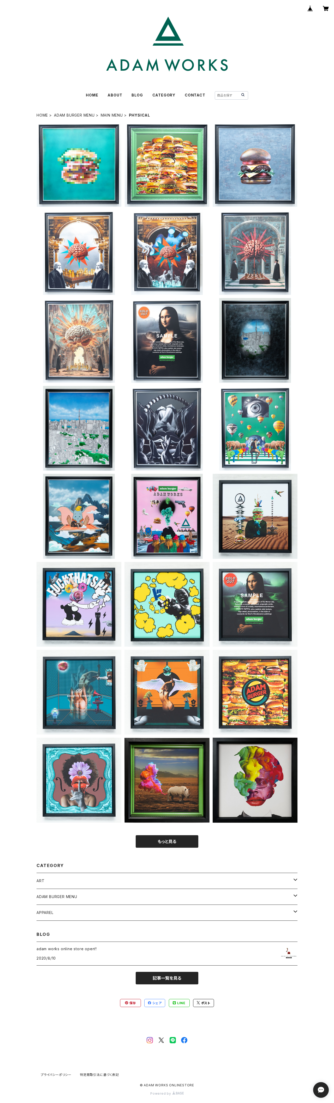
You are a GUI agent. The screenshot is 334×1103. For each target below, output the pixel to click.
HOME (92, 95)
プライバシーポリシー (56, 1075)
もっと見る (167, 841)
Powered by (161, 1093)
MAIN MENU (112, 115)
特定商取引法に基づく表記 (99, 1075)
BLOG (137, 95)
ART (40, 880)
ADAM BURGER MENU (74, 115)
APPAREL (45, 912)
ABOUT (115, 95)
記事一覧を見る (167, 978)
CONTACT (195, 95)
